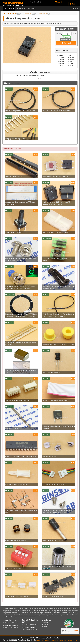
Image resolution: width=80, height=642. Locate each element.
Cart (73, 4)
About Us (21, 8)
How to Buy (45, 624)
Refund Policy (40, 640)
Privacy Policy (63, 640)
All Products (14, 13)
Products (9, 8)
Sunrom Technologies (10, 625)
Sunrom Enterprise (28, 627)
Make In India (39, 611)
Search (59, 2)
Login (76, 8)
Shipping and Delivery (51, 640)
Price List (45, 622)
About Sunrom (46, 620)
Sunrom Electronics (10, 620)
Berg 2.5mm (44, 13)
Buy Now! (67, 43)
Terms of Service (72, 640)
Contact (32, 8)
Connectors (29, 13)
